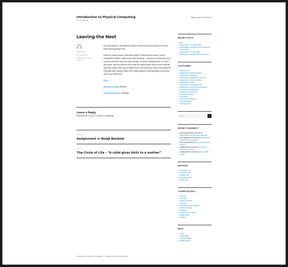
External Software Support (189, 205)
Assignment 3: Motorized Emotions (193, 78)
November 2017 (185, 173)
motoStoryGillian (111, 87)
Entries (184, 236)
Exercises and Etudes (188, 99)
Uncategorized (185, 104)
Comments (185, 238)
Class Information (186, 94)
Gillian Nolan (80, 52)
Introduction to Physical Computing (105, 17)
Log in (182, 233)
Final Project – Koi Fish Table (190, 45)
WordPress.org (185, 241)
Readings (183, 210)
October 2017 (184, 175)
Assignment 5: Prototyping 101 (191, 85)
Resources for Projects (201, 17)
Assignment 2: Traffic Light (190, 52)
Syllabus (183, 217)
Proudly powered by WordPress (116, 256)
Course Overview (186, 201)
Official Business (186, 208)
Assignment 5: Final (187, 82)
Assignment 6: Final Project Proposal (193, 87)
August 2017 (184, 180)
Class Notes (184, 97)
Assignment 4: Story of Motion (191, 80)
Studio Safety (184, 215)
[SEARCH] (210, 116)
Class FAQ (183, 198)
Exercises (183, 203)
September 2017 (185, 177)
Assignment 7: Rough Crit (189, 89)
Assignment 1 (185, 71)
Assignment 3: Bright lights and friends (194, 54)
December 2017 (185, 170)
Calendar (183, 196)
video (106, 80)
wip (181, 43)
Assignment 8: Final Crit (188, 92)
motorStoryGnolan (112, 93)
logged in (92, 116)
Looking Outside (186, 101)
